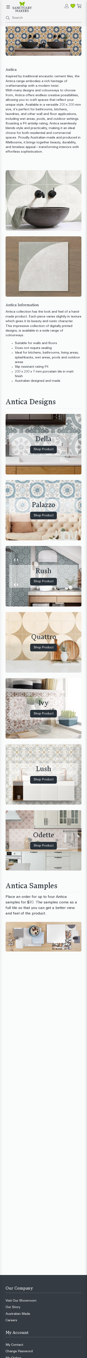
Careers (11, 1320)
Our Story (13, 1307)
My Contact (14, 1344)
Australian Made (18, 1313)
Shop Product (44, 449)
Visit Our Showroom (21, 1300)
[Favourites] (73, 6)
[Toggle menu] (8, 6)
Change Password (19, 1351)
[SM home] (22, 7)
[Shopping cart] (79, 6)
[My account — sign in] (66, 6)
